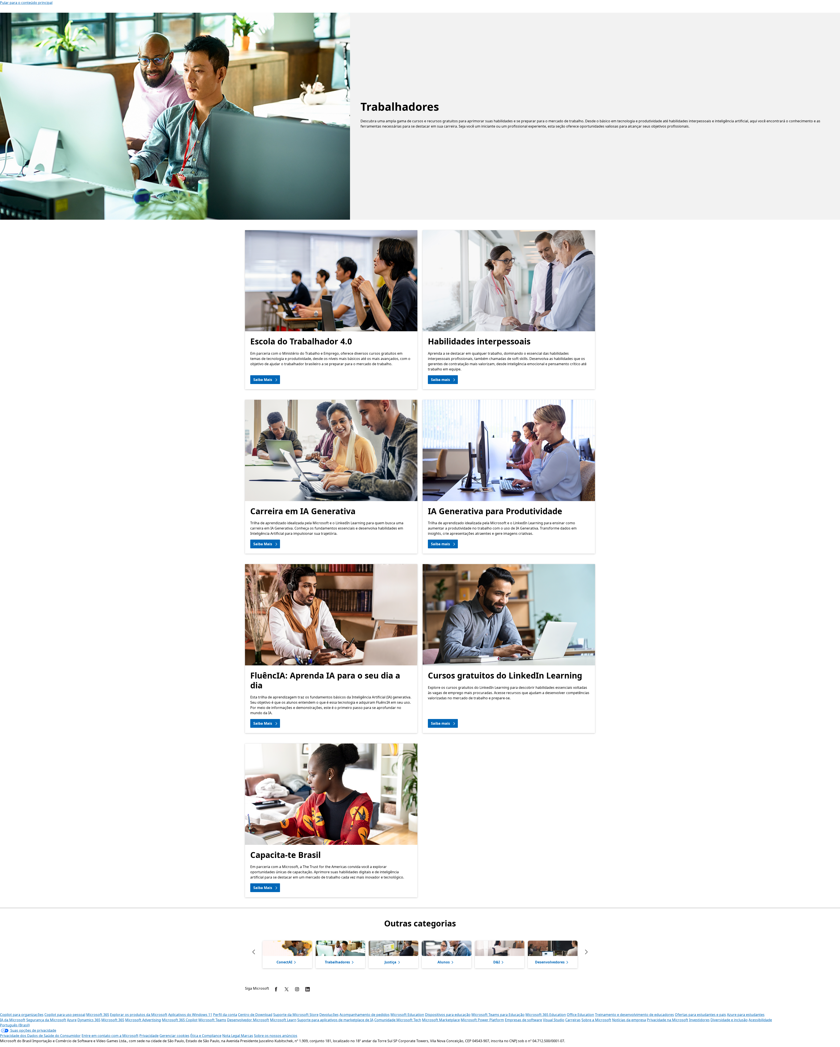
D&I (496, 962)
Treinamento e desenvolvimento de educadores (634, 1014)
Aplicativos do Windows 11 (190, 1014)
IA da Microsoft (12, 1019)
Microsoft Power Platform (482, 1019)
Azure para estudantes (746, 1014)
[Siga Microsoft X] (286, 989)
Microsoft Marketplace (441, 1019)
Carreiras (573, 1019)
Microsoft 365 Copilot (180, 1019)
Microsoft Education (407, 1014)
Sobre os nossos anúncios (275, 1035)
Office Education (580, 1014)
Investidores (699, 1019)
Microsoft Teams (212, 1019)
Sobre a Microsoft (596, 1019)
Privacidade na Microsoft (667, 1019)
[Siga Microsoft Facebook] (276, 989)
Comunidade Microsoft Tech (397, 1019)
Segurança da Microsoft (46, 1019)
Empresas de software (523, 1019)
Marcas (247, 1035)
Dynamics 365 (88, 1019)
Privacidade (149, 1035)
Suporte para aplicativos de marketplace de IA (335, 1019)
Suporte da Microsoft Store (295, 1014)
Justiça (390, 962)
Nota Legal (231, 1035)
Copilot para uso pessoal (64, 1014)
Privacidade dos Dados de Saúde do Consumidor (40, 1035)
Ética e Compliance (205, 1035)
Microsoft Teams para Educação (498, 1014)
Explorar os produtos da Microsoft (138, 1014)
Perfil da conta (225, 1014)
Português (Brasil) (15, 1025)
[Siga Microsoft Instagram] (297, 989)
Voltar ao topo (821, 1005)
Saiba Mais (262, 379)
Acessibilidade (760, 1019)
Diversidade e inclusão (729, 1019)
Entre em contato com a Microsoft (110, 1035)
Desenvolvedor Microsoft (248, 1019)
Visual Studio (553, 1019)
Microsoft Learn (283, 1019)
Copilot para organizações (22, 1014)
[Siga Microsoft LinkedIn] (307, 989)
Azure (72, 1019)
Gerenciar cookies (174, 1035)
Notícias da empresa (629, 1019)
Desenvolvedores (550, 962)
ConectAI (284, 962)
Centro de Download (255, 1014)
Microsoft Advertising (143, 1019)
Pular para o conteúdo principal (26, 2)
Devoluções (329, 1014)
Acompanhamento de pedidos (365, 1014)
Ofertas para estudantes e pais (700, 1014)
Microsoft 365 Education (545, 1014)
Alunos (444, 962)
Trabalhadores (337, 962)
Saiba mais (440, 379)
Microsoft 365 (97, 1014)
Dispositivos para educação (448, 1014)
